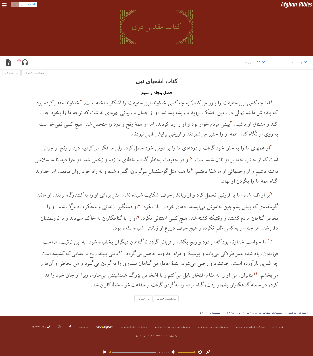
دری (23, 4)
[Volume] (173, 352)
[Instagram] (59, 326)
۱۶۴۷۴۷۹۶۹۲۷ (38, 326)
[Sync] (208, 352)
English (32, 4)
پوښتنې (83, 326)
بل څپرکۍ (11, 73)
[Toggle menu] (5, 5)
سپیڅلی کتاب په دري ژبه (249, 326)
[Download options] (8, 63)
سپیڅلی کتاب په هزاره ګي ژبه (172, 326)
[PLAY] (105, 352)
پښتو (15, 4)
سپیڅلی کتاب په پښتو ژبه (213, 326)
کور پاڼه (277, 326)
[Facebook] (70, 326)
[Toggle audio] (25, 63)
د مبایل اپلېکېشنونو (134, 326)
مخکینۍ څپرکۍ (34, 73)
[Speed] (200, 352)
